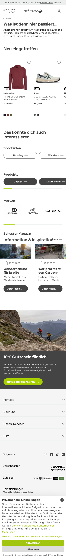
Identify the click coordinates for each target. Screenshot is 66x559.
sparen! (57, 2)
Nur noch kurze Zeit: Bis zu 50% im (22, 2)
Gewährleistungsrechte (18, 492)
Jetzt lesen (13, 288)
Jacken (18, 181)
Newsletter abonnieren (21, 381)
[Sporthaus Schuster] (33, 11)
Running (18, 155)
